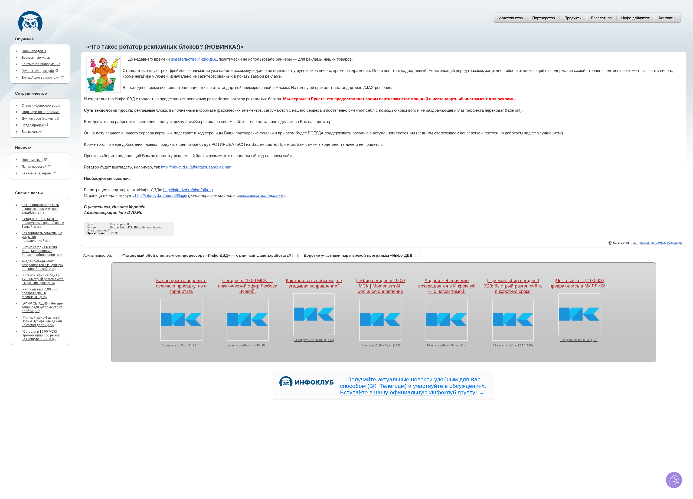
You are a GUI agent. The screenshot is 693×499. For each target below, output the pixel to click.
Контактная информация (41, 64)
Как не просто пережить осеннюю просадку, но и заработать (40, 208)
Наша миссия (32, 160)
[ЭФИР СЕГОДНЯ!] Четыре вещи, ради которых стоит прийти (42, 307)
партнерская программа (648, 242)
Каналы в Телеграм (36, 173)
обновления (675, 242)
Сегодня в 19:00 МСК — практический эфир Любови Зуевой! (43, 223)
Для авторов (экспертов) (40, 118)
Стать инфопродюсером (41, 105)
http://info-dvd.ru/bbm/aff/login (161, 195)
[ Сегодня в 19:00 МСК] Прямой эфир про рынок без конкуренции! (41, 335)
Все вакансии (32, 132)
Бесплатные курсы (36, 58)
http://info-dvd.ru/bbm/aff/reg (188, 190)
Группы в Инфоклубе (38, 71)
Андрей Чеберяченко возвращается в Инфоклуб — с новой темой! (42, 265)
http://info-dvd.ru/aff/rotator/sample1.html (196, 167)
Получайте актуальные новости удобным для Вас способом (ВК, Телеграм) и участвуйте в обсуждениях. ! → (413, 385)
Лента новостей (34, 166)
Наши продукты (34, 51)
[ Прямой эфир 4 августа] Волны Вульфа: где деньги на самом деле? (42, 321)
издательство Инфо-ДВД (194, 59)
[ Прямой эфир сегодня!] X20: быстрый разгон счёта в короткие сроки (43, 279)
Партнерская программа (41, 112)
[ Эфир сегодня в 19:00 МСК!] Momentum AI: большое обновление (42, 251)
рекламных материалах (261, 195)
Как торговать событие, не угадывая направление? (42, 237)
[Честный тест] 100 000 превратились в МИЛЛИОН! (39, 293)
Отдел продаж (33, 125)
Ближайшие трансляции (40, 78)
